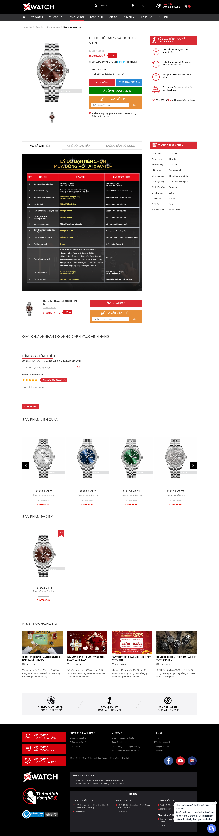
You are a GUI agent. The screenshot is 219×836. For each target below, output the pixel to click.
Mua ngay (102, 82)
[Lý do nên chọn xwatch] (82, 222)
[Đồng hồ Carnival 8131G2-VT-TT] (131, 458)
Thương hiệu (56, 17)
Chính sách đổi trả (78, 738)
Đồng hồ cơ (115, 758)
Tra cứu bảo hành (77, 746)
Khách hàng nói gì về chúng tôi (125, 751)
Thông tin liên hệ (161, 746)
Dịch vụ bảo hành (167, 800)
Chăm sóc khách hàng (82, 733)
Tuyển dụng (159, 751)
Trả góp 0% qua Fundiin (115, 91)
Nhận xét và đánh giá (33, 374)
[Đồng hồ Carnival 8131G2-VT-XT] (175, 458)
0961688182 (171, 6)
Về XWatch (37, 17)
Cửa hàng (140, 5)
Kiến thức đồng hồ (162, 742)
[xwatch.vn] (40, 777)
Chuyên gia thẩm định (51, 707)
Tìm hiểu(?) (131, 62)
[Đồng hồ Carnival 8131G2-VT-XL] (87, 458)
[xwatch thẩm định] (40, 796)
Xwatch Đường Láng (84, 800)
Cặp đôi (114, 17)
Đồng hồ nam (77, 17)
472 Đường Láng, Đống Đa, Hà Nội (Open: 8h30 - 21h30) (92, 806)
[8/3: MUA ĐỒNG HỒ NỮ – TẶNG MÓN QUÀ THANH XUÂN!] (87, 642)
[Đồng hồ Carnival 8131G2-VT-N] (52, 117)
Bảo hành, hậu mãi (109, 710)
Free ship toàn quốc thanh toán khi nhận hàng (177, 88)
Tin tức (157, 738)
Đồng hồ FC (75, 758)
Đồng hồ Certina (89, 758)
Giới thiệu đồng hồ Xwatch (123, 738)
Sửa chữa (129, 17)
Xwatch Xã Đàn (123, 800)
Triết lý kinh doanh (120, 742)
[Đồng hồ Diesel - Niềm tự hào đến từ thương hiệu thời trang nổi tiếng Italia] (176, 642)
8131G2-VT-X (43, 493)
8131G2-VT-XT (175, 493)
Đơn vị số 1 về (109, 707)
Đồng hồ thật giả (51, 710)
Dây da (125, 758)
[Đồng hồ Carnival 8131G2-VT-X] (43, 458)
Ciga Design (102, 758)
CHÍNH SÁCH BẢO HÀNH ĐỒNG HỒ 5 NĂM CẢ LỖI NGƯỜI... (41, 658)
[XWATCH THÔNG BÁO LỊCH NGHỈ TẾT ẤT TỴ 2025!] (132, 642)
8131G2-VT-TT (131, 493)
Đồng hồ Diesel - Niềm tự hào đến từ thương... (176, 658)
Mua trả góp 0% (129, 82)
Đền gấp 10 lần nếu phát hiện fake (177, 75)
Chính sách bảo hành (79, 742)
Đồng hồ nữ (96, 17)
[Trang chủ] (23, 17)
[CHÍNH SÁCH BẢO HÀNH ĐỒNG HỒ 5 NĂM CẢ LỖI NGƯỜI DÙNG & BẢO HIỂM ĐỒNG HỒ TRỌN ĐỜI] (42, 642)
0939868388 (81, 811)
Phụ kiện (163, 17)
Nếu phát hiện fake (167, 710)
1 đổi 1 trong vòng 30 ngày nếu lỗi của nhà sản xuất (177, 63)
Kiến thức (146, 17)
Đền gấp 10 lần (167, 707)
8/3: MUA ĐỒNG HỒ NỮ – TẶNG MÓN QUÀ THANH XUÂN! (86, 658)
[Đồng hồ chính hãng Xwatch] (38, 7)
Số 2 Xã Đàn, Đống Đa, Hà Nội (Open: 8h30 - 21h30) (134, 806)
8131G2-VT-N (43, 589)
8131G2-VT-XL (87, 493)
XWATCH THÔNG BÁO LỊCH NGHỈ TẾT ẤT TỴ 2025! (131, 658)
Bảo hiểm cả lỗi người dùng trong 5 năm (176, 50)
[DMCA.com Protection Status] (51, 815)
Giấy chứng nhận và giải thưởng (126, 746)
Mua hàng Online (167, 814)
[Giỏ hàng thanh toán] (185, 6)
